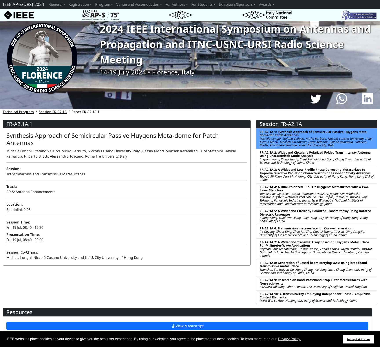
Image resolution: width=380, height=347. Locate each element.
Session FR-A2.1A (53, 111)
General (55, 4)
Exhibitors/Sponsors (236, 4)
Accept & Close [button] (358, 339)
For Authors (175, 4)
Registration (79, 4)
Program (102, 4)
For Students (202, 4)
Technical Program (18, 111)
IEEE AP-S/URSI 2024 (23, 4)
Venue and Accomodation (137, 4)
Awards (265, 4)
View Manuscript (189, 325)
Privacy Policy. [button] (289, 339)
